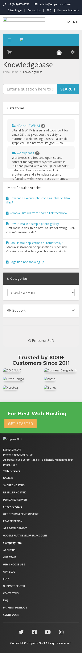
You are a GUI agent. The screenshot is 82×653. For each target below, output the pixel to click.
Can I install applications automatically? (35, 243)
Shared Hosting (14, 485)
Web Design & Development (20, 514)
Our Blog (9, 571)
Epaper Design (12, 521)
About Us (9, 550)
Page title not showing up (26, 262)
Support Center (14, 586)
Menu (72, 22)
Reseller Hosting (14, 492)
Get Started (20, 423)
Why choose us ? (14, 564)
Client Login (15, 10)
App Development (15, 528)
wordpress (27, 153)
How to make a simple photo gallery (34, 224)
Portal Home (10, 72)
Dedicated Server (15, 499)
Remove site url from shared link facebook (38, 213)
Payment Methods (68, 10)
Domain (8, 478)
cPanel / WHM (30, 125)
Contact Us (34, 10)
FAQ (49, 10)
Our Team (9, 557)
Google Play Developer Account (25, 535)
